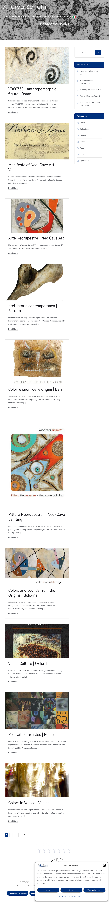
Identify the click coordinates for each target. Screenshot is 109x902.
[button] (104, 865)
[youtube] (44, 851)
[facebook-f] (39, 851)
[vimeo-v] (64, 851)
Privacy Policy (78, 896)
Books (82, 123)
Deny (71, 890)
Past (82, 148)
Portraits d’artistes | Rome (31, 735)
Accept (48, 890)
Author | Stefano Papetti (90, 96)
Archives (54, 16)
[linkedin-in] (59, 851)
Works (26, 16)
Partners (64, 16)
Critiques (83, 135)
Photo (82, 154)
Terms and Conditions (66, 896)
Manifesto (17, 16)
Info (71, 16)
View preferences (94, 890)
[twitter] (49, 851)
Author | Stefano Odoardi (90, 90)
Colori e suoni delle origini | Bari (35, 389)
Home (8, 16)
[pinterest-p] (69, 851)
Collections (36, 16)
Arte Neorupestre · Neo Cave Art (36, 238)
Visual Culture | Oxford (27, 664)
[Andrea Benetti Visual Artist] (24, 6)
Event (82, 141)
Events (46, 16)
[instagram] (54, 851)
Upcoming (84, 160)
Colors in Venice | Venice (28, 803)
